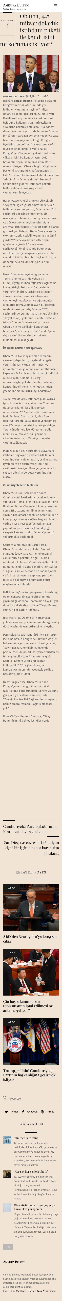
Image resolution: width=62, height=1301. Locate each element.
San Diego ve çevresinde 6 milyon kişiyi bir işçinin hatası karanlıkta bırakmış (31, 848)
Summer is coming (26, 1138)
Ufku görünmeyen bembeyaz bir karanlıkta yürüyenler (35, 1207)
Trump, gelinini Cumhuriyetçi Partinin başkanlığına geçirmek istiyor (29, 1075)
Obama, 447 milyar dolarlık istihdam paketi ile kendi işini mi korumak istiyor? (30, 30)
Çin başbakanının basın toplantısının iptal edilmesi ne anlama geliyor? (28, 1006)
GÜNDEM (12, 888)
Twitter (14, 1111)
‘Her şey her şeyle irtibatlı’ (31, 1171)
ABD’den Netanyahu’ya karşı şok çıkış (30, 939)
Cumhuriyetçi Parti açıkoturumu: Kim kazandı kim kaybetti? (30, 829)
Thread (50, 1111)
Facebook (32, 1111)
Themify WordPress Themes (42, 1291)
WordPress (21, 1291)
